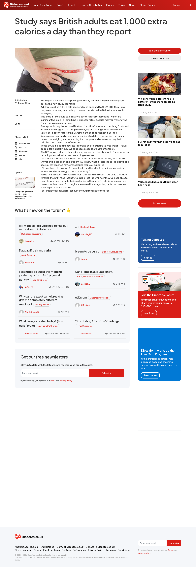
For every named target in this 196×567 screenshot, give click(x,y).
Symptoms (46, 4)
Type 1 (60, 4)
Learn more (150, 375)
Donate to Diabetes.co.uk (100, 546)
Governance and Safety (28, 549)
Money (110, 4)
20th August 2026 (148, 152)
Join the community (159, 50)
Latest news (159, 203)
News (132, 4)
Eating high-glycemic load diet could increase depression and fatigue (24, 195)
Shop (142, 4)
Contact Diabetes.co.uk (70, 546)
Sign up (148, 257)
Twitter (23, 147)
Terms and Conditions (118, 549)
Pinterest (24, 151)
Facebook (24, 143)
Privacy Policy (66, 380)
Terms (53, 380)
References (79, 549)
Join (35, 4)
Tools (121, 4)
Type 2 (71, 4)
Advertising (47, 546)
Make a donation (160, 58)
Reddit (22, 155)
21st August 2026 (147, 112)
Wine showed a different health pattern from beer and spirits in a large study (156, 101)
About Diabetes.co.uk (27, 546)
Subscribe (106, 373)
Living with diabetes (91, 4)
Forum (151, 4)
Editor (18, 123)
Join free (149, 312)
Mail (21, 159)
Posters (66, 549)
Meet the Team (51, 549)
